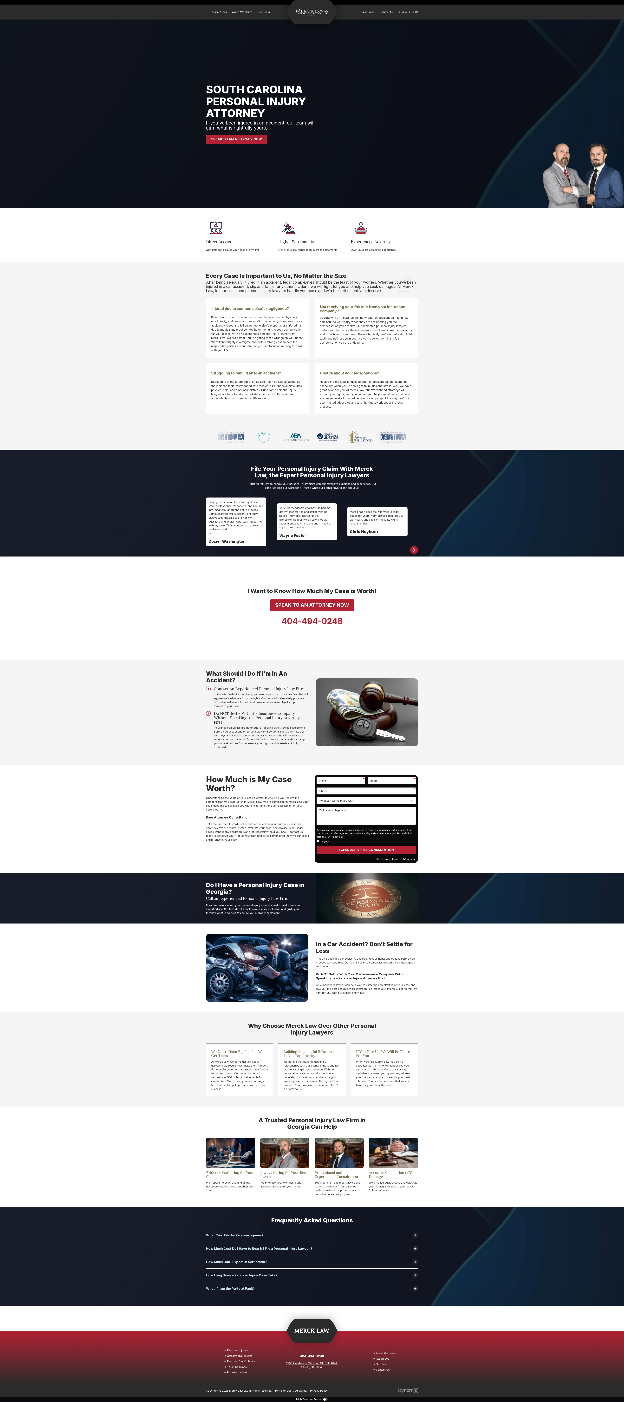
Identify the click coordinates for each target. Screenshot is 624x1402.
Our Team (382, 1364)
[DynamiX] (408, 1390)
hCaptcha (409, 859)
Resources (382, 1358)
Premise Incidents (238, 1372)
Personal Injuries (237, 1350)
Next (414, 550)
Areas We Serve (386, 1353)
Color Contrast (325, 1399)
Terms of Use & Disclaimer (291, 1390)
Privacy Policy (319, 1390)
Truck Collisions (237, 1367)
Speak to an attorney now (236, 139)
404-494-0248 (408, 12)
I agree (324, 841)
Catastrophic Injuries (239, 1355)
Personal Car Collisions (241, 1361)
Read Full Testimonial (210, 533)
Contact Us (383, 1369)
